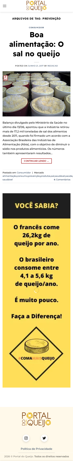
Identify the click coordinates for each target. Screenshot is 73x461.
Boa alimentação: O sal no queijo (36, 44)
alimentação (10, 176)
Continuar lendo (36, 161)
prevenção (34, 176)
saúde (69, 176)
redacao (53, 66)
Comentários (62, 179)
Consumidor (36, 27)
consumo (22, 176)
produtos (45, 176)
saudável (60, 176)
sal (52, 176)
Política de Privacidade (36, 448)
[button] (5, 6)
